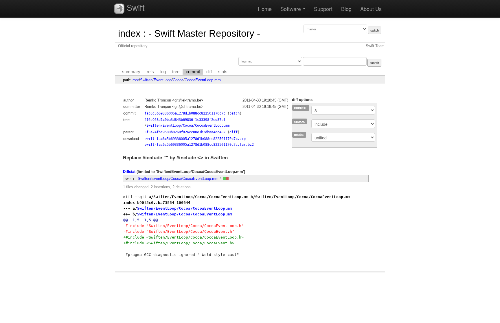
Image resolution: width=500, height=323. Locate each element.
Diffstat (129, 171)
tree (175, 71)
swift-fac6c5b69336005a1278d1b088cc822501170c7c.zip (195, 139)
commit (193, 71)
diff (209, 71)
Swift (134, 7)
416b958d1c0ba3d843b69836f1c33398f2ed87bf (184, 120)
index (129, 33)
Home (265, 8)
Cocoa (178, 80)
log (163, 71)
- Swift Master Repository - (204, 33)
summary (131, 71)
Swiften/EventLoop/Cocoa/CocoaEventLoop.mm (187, 125)
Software (291, 8)
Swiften (146, 80)
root (136, 80)
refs (150, 71)
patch (234, 113)
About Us (371, 8)
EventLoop (163, 80)
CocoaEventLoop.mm (203, 80)
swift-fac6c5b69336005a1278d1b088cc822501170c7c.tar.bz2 (199, 145)
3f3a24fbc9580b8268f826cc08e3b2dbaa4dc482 (184, 132)
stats (222, 71)
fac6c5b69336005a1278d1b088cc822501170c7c (184, 113)
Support (323, 8)
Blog (346, 8)
